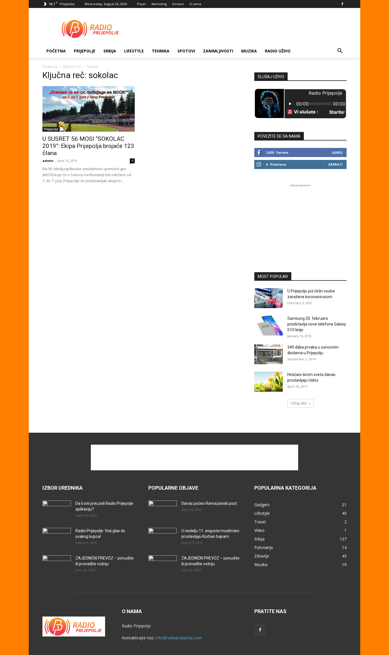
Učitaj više (298, 403)
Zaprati (335, 164)
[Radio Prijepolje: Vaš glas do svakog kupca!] (56, 538)
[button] (340, 51)
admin (48, 160)
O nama (195, 4)
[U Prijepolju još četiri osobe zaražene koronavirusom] (268, 298)
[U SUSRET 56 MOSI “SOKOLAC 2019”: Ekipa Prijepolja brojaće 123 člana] (88, 109)
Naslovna (50, 66)
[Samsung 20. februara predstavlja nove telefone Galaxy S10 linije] (268, 325)
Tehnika (160, 51)
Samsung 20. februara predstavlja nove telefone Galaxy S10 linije (316, 324)
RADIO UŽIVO (277, 51)
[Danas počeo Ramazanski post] (162, 510)
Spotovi (186, 51)
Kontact (178, 4)
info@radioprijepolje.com (178, 637)
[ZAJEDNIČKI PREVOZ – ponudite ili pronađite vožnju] (56, 565)
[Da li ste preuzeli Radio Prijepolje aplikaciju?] (56, 510)
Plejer (141, 4)
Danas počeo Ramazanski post (209, 503)
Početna (56, 51)
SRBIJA (109, 51)
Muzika (249, 51)
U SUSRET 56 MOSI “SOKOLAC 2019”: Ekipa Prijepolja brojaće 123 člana (88, 145)
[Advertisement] (243, 29)
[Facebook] (342, 4)
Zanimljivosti (218, 51)
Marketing (159, 4)
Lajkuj (337, 152)
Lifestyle (134, 51)
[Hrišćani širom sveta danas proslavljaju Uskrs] (268, 382)
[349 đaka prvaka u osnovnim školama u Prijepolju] (268, 354)
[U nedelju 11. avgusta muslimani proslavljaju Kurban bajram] (162, 538)
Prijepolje (84, 51)
